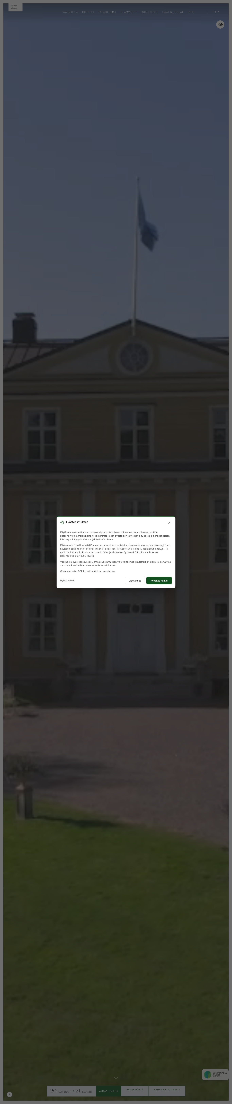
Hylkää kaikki (67, 580)
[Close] (169, 522)
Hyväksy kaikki (159, 580)
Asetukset (135, 580)
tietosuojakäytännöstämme (98, 539)
